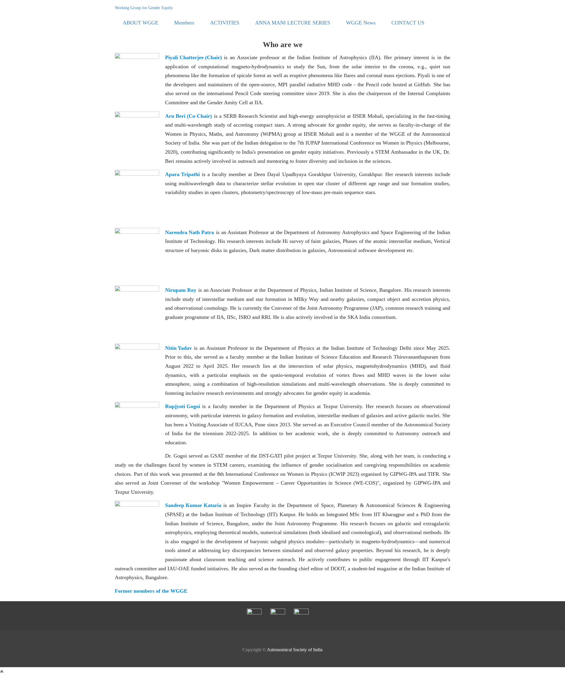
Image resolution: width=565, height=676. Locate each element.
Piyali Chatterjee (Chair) (193, 57)
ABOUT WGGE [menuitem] (140, 23)
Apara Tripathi (182, 174)
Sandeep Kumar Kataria (193, 505)
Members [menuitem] (184, 23)
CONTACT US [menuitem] (407, 23)
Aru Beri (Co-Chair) (188, 116)
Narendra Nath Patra (189, 232)
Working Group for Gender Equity (144, 8)
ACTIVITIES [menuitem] (224, 23)
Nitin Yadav (178, 348)
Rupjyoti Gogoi (182, 406)
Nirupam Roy (180, 290)
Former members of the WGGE (151, 591)
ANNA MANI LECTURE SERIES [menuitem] (292, 23)
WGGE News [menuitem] (360, 23)
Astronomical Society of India (295, 649)
